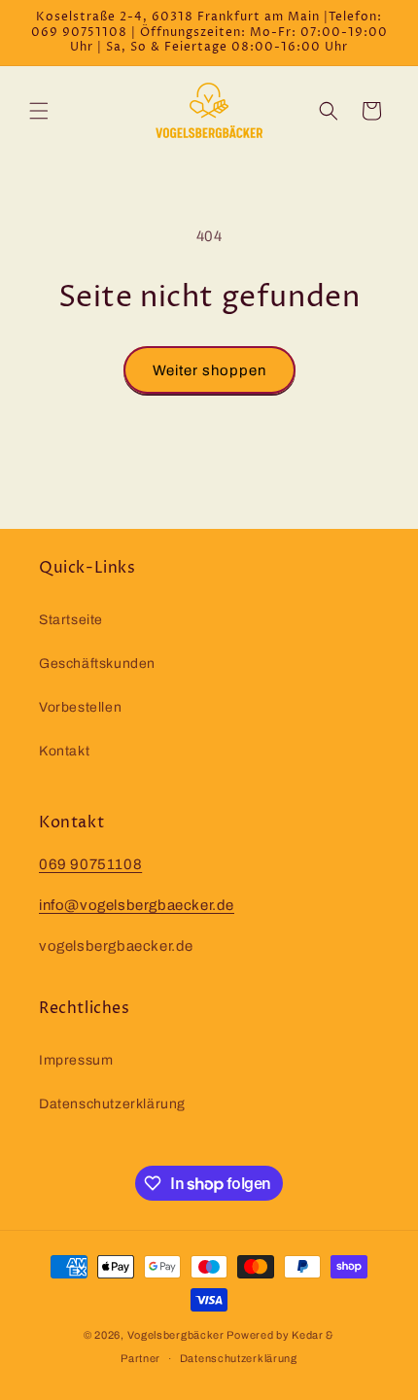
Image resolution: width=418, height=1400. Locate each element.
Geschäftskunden (97, 663)
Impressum (76, 1060)
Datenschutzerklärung (112, 1104)
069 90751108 (90, 864)
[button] (38, 110)
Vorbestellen (80, 707)
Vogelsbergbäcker (176, 1335)
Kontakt (64, 751)
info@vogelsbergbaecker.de (136, 905)
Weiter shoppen (209, 370)
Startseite (71, 619)
